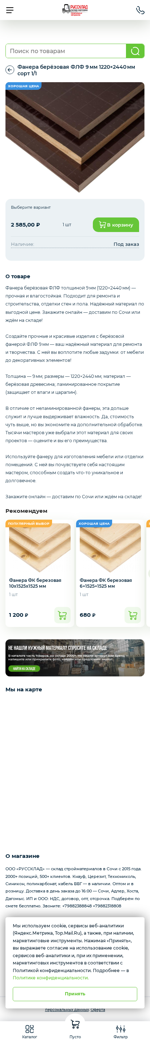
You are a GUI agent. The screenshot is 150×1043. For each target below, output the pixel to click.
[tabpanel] (75, 137)
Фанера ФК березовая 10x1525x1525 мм (35, 583)
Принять (75, 993)
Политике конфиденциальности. (51, 977)
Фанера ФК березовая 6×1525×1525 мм (106, 583)
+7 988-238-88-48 (140, 10)
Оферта (98, 1009)
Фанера (9, 70)
